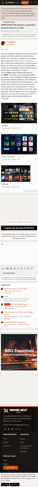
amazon (23, 61)
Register (6, 464)
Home (5, 438)
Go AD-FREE (11, 468)
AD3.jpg (5, 125)
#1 (36, 49)
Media (22, 442)
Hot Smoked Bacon (10, 308)
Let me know (6, 16)
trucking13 (6, 31)
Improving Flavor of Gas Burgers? (16, 289)
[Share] (33, 49)
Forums (5, 442)
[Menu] (2, 3)
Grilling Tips (8, 293)
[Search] (36, 3)
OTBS (6, 296)
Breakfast (7, 319)
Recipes (22, 438)
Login (5, 460)
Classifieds (23, 451)
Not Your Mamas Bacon (19, 304)
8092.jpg (5, 184)
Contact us (6, 446)
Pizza (6, 326)
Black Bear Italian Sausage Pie (15, 322)
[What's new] (31, 3)
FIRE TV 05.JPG (8, 157)
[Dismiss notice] (35, 8)
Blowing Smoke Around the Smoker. (15, 301)
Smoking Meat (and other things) (26, 447)
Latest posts (5, 285)
